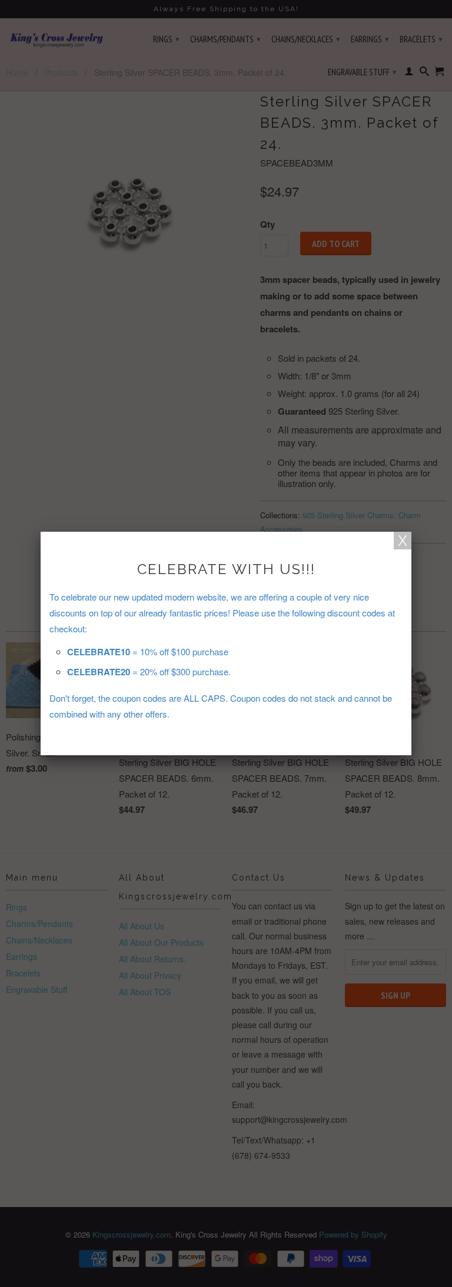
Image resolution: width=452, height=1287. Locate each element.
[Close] (402, 540)
